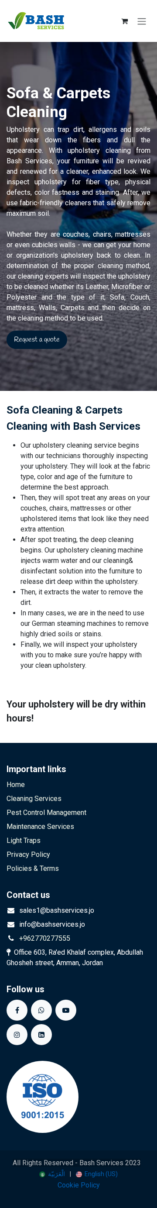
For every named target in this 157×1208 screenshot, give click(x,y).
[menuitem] (52, 1174)
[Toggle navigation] (141, 21)
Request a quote (37, 339)
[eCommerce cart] (124, 21)
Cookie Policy (79, 1185)
